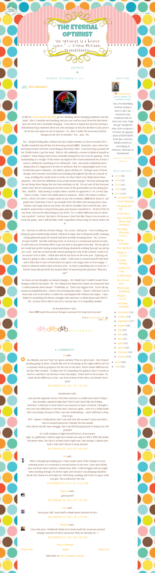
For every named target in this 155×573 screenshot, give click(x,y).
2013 (118, 185)
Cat (64, 456)
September (124, 321)
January (122, 356)
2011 (118, 193)
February (123, 352)
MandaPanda (124, 94)
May (120, 339)
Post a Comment (65, 544)
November (123, 312)
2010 (118, 362)
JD (64, 355)
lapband (105, 320)
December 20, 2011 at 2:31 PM (67, 500)
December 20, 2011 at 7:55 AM (67, 385)
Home (66, 549)
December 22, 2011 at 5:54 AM (67, 537)
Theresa (64, 491)
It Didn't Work (124, 275)
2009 (118, 366)
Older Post (103, 549)
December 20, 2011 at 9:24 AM (67, 448)
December (123, 197)
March (121, 347)
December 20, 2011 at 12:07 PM (67, 483)
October (122, 316)
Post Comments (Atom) (72, 555)
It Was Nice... (124, 213)
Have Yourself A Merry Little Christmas (125, 221)
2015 (118, 176)
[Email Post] (106, 317)
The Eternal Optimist (77, 31)
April (121, 343)
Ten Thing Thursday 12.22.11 (123, 232)
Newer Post (27, 549)
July (120, 330)
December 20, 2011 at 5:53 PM (67, 517)
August (122, 325)
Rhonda (64, 524)
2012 (118, 189)
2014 (118, 180)
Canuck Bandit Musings (44, 117)
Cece (64, 508)
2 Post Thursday (125, 201)
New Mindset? (124, 248)
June (120, 334)
